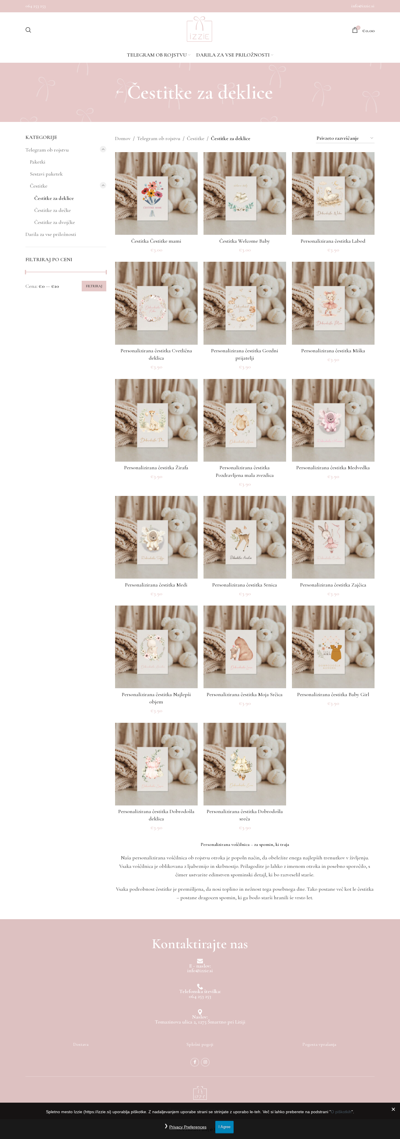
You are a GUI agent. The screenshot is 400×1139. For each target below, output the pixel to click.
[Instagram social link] (205, 1062)
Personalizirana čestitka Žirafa (156, 467)
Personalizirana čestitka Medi (156, 585)
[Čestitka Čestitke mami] (156, 193)
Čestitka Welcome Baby (244, 241)
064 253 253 (35, 6)
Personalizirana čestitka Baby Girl (333, 694)
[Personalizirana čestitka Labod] (333, 193)
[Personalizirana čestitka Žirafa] (156, 420)
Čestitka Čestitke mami (156, 241)
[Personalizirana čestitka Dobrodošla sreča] (245, 764)
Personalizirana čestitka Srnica (244, 585)
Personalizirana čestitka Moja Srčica (245, 694)
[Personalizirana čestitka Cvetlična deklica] (156, 303)
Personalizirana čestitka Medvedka (333, 467)
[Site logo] (199, 29)
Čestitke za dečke (52, 210)
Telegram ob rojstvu (47, 150)
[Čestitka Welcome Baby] (245, 193)
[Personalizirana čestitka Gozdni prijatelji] (245, 303)
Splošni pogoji (200, 1044)
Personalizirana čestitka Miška (333, 350)
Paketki (37, 162)
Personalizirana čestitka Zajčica (333, 585)
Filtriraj (94, 286)
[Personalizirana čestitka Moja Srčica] (245, 647)
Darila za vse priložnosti (50, 234)
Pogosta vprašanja (319, 1044)
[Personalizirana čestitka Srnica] (245, 537)
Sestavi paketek (46, 174)
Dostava (80, 1044)
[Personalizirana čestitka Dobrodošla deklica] (156, 764)
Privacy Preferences (187, 1127)
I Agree (224, 1127)
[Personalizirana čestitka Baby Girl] (333, 647)
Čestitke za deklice (54, 198)
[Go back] (119, 92)
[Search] (28, 30)
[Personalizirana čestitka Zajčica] (333, 537)
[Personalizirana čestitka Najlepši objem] (156, 647)
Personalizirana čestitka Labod (333, 241)
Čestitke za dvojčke (54, 222)
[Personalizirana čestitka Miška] (333, 303)
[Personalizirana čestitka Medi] (156, 537)
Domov (123, 138)
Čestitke (38, 186)
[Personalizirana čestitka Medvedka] (333, 420)
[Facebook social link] (194, 1062)
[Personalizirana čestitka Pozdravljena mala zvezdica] (245, 420)
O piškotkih (341, 1111)
